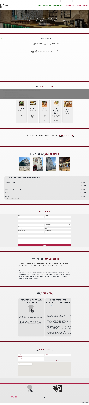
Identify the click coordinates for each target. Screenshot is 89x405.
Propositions (47, 5)
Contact (85, 5)
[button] (1, 19)
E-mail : (19, 219)
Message (20, 356)
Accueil (39, 5)
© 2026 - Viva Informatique (84, 402)
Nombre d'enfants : (49, 230)
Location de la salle (58, 5)
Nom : (19, 215)
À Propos (78, 5)
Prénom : (46, 215)
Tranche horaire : (48, 226)
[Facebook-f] (44, 397)
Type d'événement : (22, 226)
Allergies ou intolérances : (23, 234)
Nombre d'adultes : (22, 230)
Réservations (70, 5)
